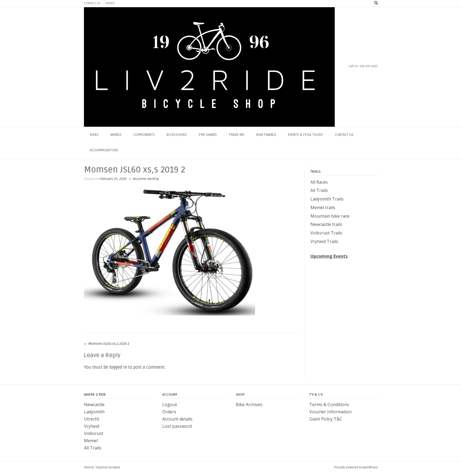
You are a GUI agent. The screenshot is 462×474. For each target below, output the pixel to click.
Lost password (177, 426)
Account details (177, 419)
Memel (91, 441)
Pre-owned (208, 135)
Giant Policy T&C (325, 419)
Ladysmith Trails (327, 199)
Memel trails (322, 207)
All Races (319, 182)
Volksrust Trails (326, 233)
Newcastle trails (326, 224)
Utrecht (91, 419)
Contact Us (92, 3)
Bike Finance (266, 135)
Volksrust (93, 433)
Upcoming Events (329, 256)
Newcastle (94, 404)
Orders (169, 412)
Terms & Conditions (329, 404)
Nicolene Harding (146, 179)
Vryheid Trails (324, 241)
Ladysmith (94, 412)
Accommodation (104, 150)
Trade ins (236, 135)
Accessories (177, 135)
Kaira (116, 467)
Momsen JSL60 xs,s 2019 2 (106, 344)
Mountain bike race (329, 216)
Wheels (116, 135)
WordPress (370, 467)
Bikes (94, 135)
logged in (118, 367)
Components (144, 135)
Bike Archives (249, 404)
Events (110, 3)
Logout (169, 404)
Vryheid (91, 426)
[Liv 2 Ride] (209, 67)
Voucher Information (330, 412)
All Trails (319, 190)
